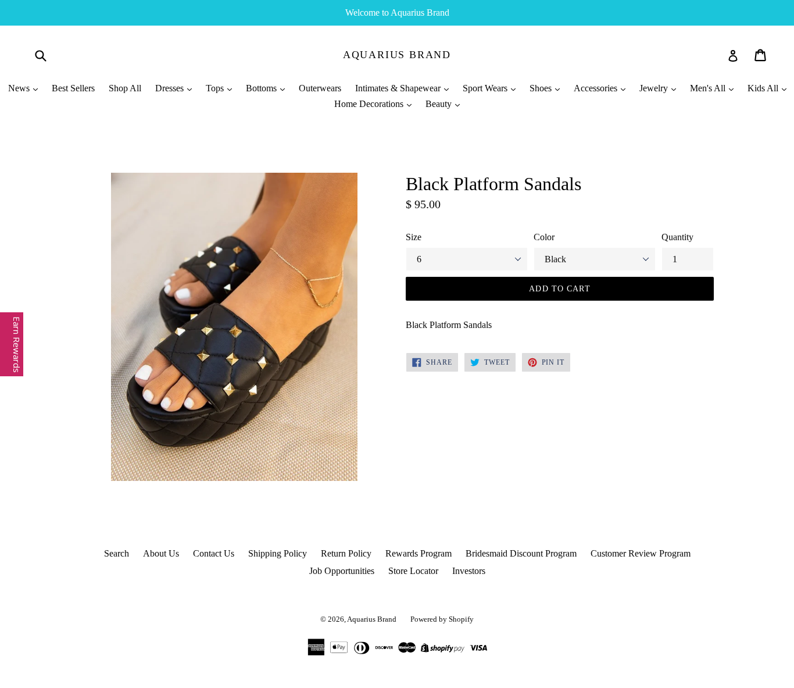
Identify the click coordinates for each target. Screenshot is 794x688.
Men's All (709, 88)
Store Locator (413, 571)
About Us (161, 553)
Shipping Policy (277, 553)
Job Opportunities (341, 571)
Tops (216, 88)
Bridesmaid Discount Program (521, 553)
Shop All (125, 88)
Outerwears (320, 88)
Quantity (677, 237)
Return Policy (346, 553)
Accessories (597, 88)
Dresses (170, 88)
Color (544, 237)
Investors (468, 571)
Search (116, 553)
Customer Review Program (641, 553)
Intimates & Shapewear (399, 88)
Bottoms (262, 88)
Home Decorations (370, 104)
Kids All (764, 88)
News (20, 88)
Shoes (542, 88)
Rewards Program (418, 553)
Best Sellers (73, 88)
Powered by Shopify (442, 619)
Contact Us (213, 553)
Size (413, 237)
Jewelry (654, 88)
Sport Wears (486, 88)
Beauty (439, 104)
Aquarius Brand (397, 54)
